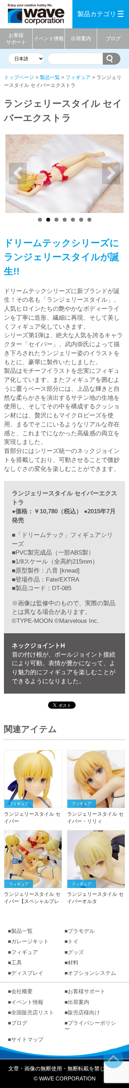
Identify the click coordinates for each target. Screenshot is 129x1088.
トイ (73, 941)
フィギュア (78, 77)
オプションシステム (92, 973)
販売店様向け (84, 1012)
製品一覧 (50, 77)
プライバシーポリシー (90, 1026)
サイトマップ (27, 1039)
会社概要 (22, 991)
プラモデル (81, 931)
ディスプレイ (27, 973)
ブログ (113, 38)
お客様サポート (16, 38)
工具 (16, 962)
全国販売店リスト (32, 1012)
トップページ (19, 77)
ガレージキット (30, 941)
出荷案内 (81, 38)
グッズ (76, 952)
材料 (73, 962)
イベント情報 (49, 38)
